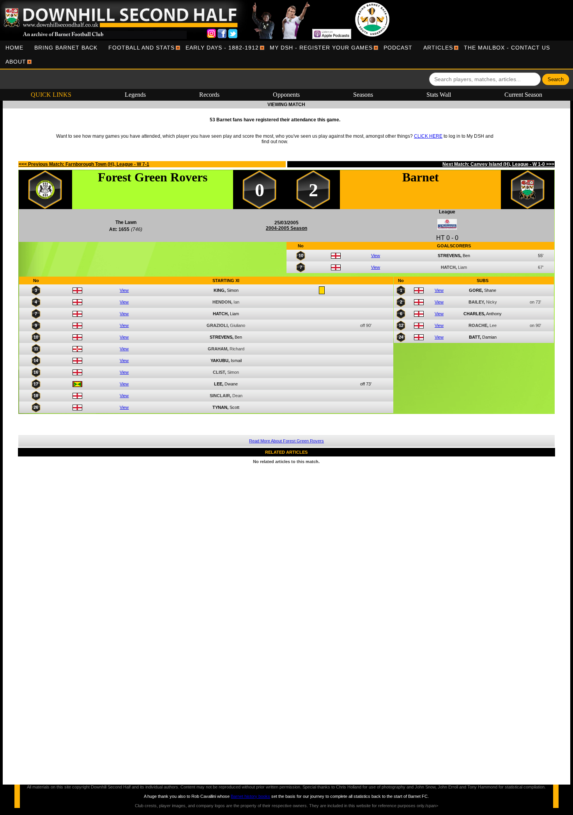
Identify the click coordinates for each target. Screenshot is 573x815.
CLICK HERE (428, 136)
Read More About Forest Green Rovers (286, 441)
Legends (135, 94)
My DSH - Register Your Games (321, 47)
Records (209, 94)
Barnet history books (250, 796)
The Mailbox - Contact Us (507, 47)
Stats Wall (438, 94)
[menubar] (286, 55)
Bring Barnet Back (65, 47)
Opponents (286, 94)
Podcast (398, 47)
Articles (438, 47)
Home (14, 47)
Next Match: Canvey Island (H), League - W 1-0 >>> (498, 164)
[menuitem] (14, 48)
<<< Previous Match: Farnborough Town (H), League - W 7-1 (84, 164)
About (15, 62)
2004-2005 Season (286, 228)
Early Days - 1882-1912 (222, 47)
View (375, 255)
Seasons (363, 94)
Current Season (523, 94)
